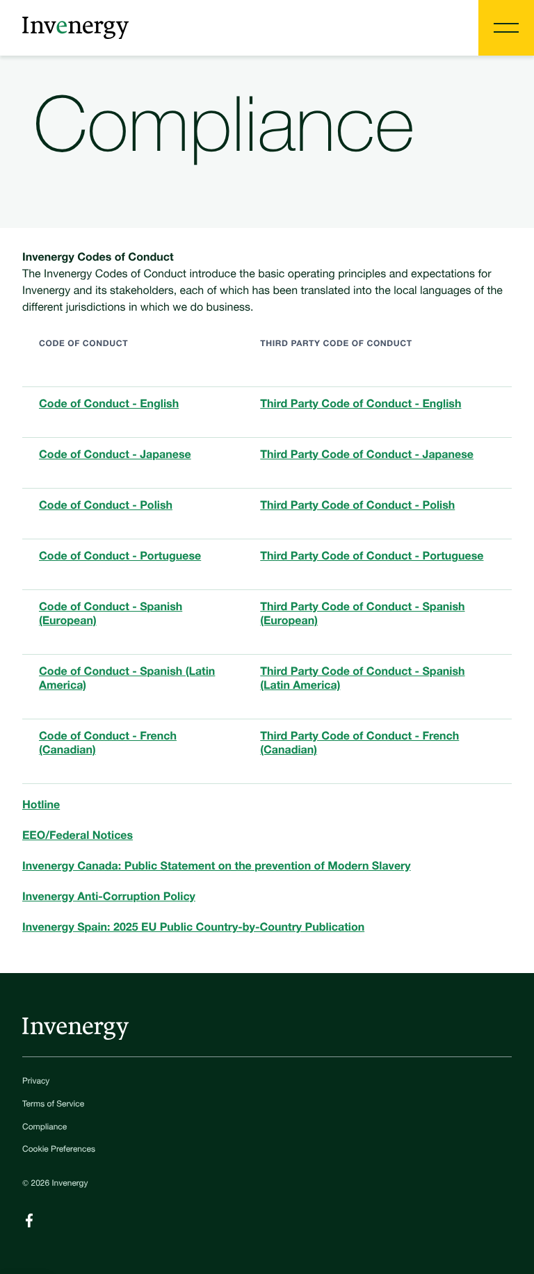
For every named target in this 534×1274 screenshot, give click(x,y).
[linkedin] (29, 1220)
